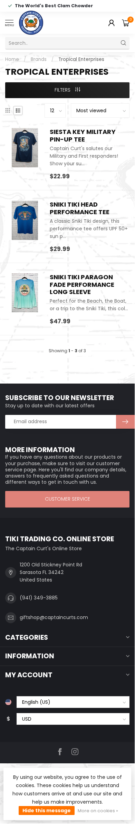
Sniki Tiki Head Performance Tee (79, 208)
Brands (39, 59)
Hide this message (46, 810)
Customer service (67, 498)
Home (12, 59)
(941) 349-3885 (39, 597)
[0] (125, 23)
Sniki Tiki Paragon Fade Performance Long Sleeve (82, 284)
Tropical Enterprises (81, 59)
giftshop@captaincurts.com (54, 617)
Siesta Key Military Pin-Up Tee (83, 135)
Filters (63, 89)
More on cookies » (98, 811)
